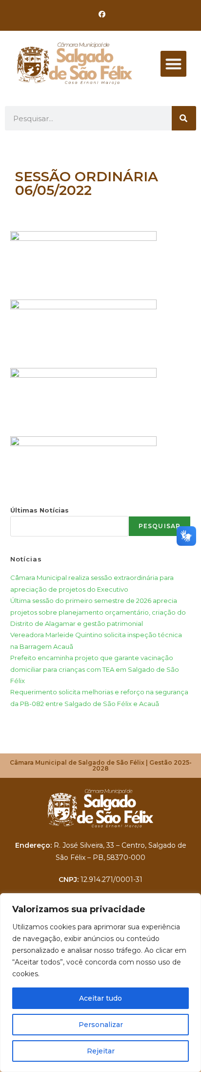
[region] (100, 982)
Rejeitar (101, 1051)
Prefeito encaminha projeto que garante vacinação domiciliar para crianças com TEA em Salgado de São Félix (94, 669)
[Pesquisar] (184, 118)
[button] (173, 64)
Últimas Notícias (39, 510)
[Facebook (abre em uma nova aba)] (100, 14)
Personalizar (101, 1024)
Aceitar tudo (100, 998)
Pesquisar (160, 526)
